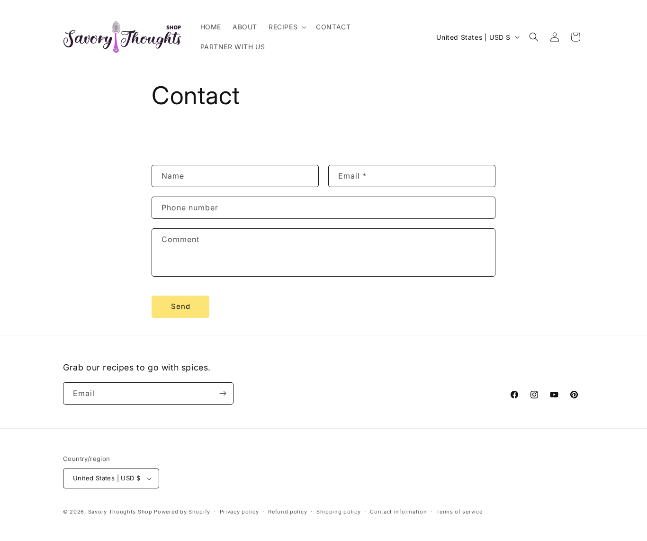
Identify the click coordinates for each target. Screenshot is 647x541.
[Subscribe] (222, 393)
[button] (286, 27)
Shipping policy (338, 511)
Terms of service (459, 511)
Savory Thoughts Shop (120, 511)
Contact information (398, 511)
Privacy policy (239, 511)
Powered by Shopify (182, 511)
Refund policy (287, 511)
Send (180, 306)
